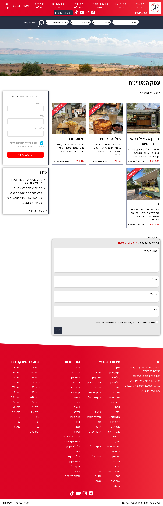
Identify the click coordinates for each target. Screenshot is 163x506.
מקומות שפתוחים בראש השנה (28, 188)
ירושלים (116, 451)
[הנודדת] (143, 185)
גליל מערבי (115, 377)
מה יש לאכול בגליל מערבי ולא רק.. (26, 193)
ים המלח (116, 441)
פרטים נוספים (137, 161)
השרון (117, 476)
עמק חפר (115, 481)
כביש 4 (17, 367)
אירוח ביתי (75, 387)
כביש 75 (16, 402)
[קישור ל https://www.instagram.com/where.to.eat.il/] (87, 12)
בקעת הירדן (114, 372)
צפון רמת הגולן (94, 397)
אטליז (77, 397)
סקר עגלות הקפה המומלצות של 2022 (24, 198)
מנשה (98, 387)
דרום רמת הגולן (94, 382)
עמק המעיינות (94, 392)
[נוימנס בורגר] (69, 120)
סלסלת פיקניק (73, 446)
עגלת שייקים (74, 456)
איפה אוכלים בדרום (121, 5)
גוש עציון (116, 456)
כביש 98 (36, 377)
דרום (117, 407)
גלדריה (77, 412)
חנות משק (75, 417)
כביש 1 (36, 382)
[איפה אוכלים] (155, 8)
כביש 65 (36, 387)
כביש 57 (16, 412)
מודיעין (98, 476)
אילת (118, 412)
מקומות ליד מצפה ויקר (31, 202)
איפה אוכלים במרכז (58, 5)
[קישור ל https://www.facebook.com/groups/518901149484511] (93, 12)
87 (19, 421)
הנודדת (153, 203)
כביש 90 (16, 372)
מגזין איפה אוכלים (39, 5)
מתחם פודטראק (72, 476)
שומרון (98, 481)
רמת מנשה (115, 402)
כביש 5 (17, 392)
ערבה (98, 426)
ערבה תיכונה (95, 431)
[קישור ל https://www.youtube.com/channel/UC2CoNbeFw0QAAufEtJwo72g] (82, 12)
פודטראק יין (74, 461)
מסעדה (76, 367)
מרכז (117, 466)
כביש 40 (16, 377)
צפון (118, 367)
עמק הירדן (115, 392)
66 (38, 421)
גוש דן (98, 471)
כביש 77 (35, 402)
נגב (99, 421)
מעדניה (76, 426)
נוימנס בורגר (75, 138)
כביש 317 (35, 412)
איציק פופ (7, 502)
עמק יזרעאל (114, 397)
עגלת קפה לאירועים (71, 436)
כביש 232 (35, 431)
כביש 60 (16, 407)
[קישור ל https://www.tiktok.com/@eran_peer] (76, 12)
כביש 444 (35, 397)
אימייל (153, 294)
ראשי (158, 93)
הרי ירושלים (96, 456)
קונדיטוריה (75, 392)
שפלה (117, 486)
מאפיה (77, 431)
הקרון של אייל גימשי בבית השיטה (144, 141)
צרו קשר (6, 5)
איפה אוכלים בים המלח (100, 5)
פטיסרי (77, 471)
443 (38, 417)
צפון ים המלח (95, 446)
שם (154, 279)
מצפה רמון (115, 421)
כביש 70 (16, 387)
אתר (155, 309)
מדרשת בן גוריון (94, 417)
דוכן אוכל (75, 466)
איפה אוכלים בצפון (139, 5)
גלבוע (98, 372)
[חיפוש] (41, 22)
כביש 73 (36, 407)
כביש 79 (16, 426)
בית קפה (76, 382)
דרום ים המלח (113, 446)
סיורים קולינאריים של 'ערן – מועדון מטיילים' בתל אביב (26, 181)
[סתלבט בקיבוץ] (106, 120)
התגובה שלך (150, 251)
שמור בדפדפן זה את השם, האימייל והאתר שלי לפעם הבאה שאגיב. (125, 322)
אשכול (98, 412)
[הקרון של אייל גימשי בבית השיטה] (143, 120)
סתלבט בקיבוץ (110, 138)
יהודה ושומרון (114, 417)
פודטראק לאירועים (71, 441)
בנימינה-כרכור (113, 471)
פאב (78, 451)
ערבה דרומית (114, 431)
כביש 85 (36, 392)
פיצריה (77, 407)
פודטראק (75, 377)
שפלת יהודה (114, 436)
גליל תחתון (115, 382)
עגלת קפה (75, 372)
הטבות (26, 5)
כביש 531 (15, 397)
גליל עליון (96, 377)
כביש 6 (36, 367)
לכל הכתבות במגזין (38, 211)
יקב (78, 402)
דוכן (78, 421)
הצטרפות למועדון (63, 12)
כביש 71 (16, 382)
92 (38, 426)
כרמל (117, 387)
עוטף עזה (115, 426)
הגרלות (16, 5)
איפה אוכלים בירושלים (78, 5)
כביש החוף (35, 372)
